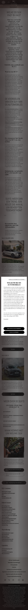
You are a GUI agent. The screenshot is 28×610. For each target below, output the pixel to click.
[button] (17, 279)
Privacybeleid (6, 319)
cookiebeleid (16, 314)
